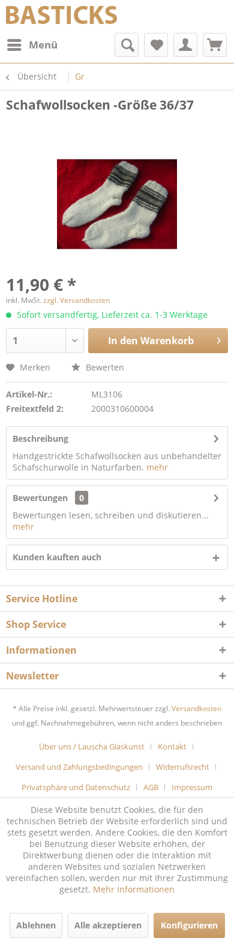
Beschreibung (40, 438)
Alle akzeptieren (108, 925)
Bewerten (103, 367)
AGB (150, 787)
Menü (43, 44)
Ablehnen (36, 925)
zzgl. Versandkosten (76, 300)
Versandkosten (196, 708)
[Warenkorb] (215, 45)
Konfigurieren (189, 925)
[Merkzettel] (156, 45)
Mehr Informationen (134, 889)
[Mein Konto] (185, 45)
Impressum (192, 787)
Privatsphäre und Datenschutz (76, 787)
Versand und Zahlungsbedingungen (79, 766)
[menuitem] (32, 45)
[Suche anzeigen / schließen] (127, 45)
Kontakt (172, 746)
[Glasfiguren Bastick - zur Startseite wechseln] (61, 16)
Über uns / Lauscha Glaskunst (92, 746)
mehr (157, 467)
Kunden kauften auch (57, 557)
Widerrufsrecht (182, 766)
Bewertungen (40, 497)
